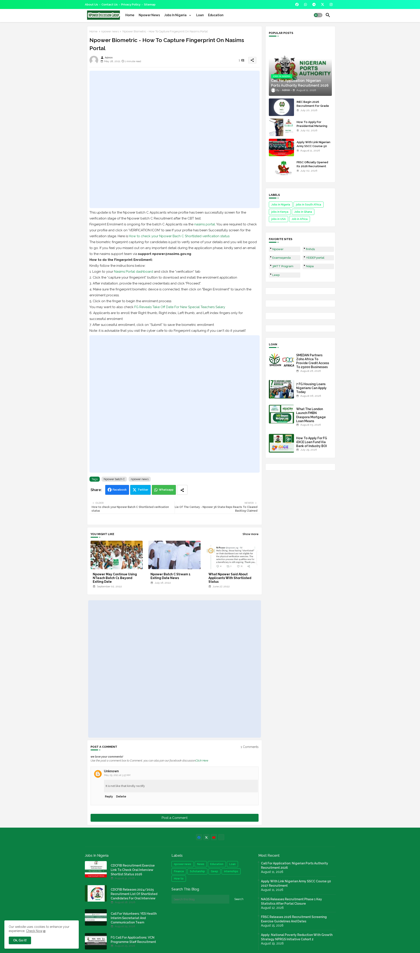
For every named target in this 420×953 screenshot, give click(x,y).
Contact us (110, 4)
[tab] (129, 15)
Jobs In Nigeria (175, 15)
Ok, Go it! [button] (20, 940)
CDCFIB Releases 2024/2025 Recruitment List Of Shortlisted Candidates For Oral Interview (134, 894)
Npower (278, 249)
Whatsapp (166, 489)
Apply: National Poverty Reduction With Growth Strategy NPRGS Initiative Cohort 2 (296, 937)
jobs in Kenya (279, 211)
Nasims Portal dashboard (133, 272)
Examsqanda (281, 257)
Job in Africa (300, 219)
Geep (214, 871)
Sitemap (150, 4)
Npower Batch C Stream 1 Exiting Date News (170, 576)
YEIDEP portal (315, 257)
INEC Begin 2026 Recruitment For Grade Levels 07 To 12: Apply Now (313, 108)
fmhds (310, 249)
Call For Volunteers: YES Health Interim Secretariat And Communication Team (134, 918)
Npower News (149, 15)
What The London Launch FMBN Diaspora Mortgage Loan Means (311, 415)
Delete (121, 796)
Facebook (120, 489)
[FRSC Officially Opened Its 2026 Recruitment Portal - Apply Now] (281, 167)
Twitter (143, 489)
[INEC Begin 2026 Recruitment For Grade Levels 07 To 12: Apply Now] (281, 107)
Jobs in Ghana (303, 211)
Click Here (201, 760)
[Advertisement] (174, 139)
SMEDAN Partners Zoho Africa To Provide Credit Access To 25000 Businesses (312, 361)
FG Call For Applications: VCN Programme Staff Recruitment (133, 940)
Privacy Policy (130, 4)
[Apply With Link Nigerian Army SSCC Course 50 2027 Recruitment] (281, 147)
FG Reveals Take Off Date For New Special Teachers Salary (179, 307)
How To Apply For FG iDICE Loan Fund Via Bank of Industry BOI (311, 442)
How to (179, 878)
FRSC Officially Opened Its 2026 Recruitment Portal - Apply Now (312, 166)
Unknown (111, 771)
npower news (110, 31)
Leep (276, 275)
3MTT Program (282, 266)
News (200, 864)
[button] (318, 15)
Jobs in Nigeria (280, 204)
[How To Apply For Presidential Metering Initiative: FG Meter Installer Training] (281, 127)
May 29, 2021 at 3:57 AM (117, 775)
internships (231, 871)
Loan (200, 15)
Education (215, 15)
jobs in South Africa (308, 204)
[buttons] (297, 4)
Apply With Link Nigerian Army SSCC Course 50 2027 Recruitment (313, 146)
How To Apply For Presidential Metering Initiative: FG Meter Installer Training (312, 128)
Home (129, 15)
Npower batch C (114, 479)
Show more (251, 534)
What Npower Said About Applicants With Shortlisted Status (229, 577)
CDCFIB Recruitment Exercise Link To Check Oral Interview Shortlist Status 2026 (133, 870)
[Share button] (182, 490)
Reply (109, 796)
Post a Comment (174, 818)
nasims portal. (205, 224)
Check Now (34, 931)
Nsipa (310, 266)
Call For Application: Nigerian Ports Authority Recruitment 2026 (294, 865)
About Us (91, 4)
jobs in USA (278, 219)
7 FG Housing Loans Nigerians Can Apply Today (311, 388)
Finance (179, 871)
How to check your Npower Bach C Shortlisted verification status (179, 236)
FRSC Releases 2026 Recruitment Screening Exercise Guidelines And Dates (294, 919)
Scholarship (197, 871)
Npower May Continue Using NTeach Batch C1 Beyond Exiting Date (115, 577)
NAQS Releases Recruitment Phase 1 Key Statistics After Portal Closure (291, 901)
